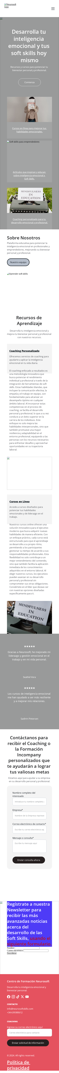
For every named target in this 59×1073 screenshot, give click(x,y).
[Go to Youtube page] (27, 996)
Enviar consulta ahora (28, 860)
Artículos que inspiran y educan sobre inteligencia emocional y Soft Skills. (29, 175)
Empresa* (17, 810)
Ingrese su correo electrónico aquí (25, 1027)
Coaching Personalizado (24, 351)
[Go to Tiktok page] (17, 996)
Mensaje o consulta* (23, 838)
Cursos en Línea (19, 501)
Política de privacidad (18, 1065)
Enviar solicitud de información (28, 1042)
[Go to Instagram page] (13, 996)
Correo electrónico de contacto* (29, 824)
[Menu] (53, 8)
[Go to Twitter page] (22, 996)
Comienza (29, 82)
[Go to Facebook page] (8, 996)
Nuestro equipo (18, 262)
